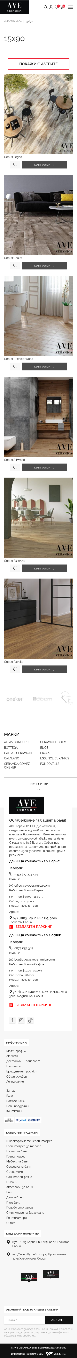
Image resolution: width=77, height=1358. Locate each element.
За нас (10, 1090)
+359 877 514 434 (26, 874)
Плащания (13, 1066)
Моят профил (16, 1051)
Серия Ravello (13, 661)
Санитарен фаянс (19, 1177)
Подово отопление (19, 1207)
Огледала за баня (18, 1166)
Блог (9, 1095)
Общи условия (16, 1076)
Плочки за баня (16, 1151)
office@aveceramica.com (32, 885)
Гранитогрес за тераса (23, 1146)
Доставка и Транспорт (23, 1061)
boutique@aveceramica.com (34, 959)
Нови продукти (17, 1106)
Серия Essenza (14, 560)
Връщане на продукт (21, 1071)
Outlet (10, 1223)
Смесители (14, 1171)
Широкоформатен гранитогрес (29, 1141)
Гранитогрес (15, 1156)
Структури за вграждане (25, 1212)
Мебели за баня (17, 1161)
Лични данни (15, 1081)
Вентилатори (16, 1217)
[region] (40, 1283)
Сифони (11, 1182)
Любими (12, 1056)
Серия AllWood (14, 459)
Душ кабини (14, 1197)
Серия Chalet (13, 258)
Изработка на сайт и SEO (27, 1353)
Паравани (13, 1202)
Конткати (14, 1111)
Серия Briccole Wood (18, 359)
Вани (9, 1192)
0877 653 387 (23, 948)
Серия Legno (13, 157)
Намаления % (15, 1101)
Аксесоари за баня (19, 1187)
